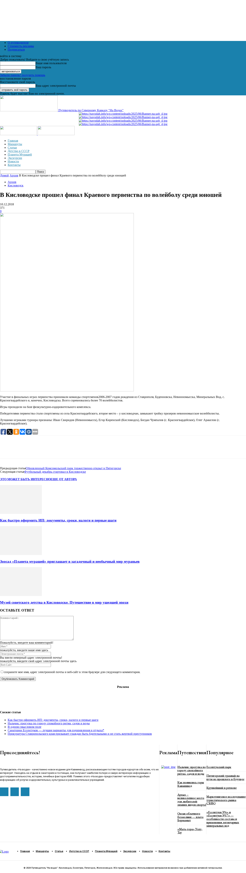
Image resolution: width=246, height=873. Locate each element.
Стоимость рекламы (21, 46)
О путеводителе (18, 42)
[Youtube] (4, 791)
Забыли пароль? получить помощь (22, 75)
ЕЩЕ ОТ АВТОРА (64, 479)
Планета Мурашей (20, 154)
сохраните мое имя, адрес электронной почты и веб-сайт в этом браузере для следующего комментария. (72, 672)
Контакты (14, 164)
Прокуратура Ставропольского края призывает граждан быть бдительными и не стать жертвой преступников (80, 733)
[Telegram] (20, 450)
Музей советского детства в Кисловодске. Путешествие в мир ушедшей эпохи (64, 602)
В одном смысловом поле (24, 726)
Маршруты (15, 144)
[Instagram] (14, 791)
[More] (61, 450)
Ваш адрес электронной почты (56, 85)
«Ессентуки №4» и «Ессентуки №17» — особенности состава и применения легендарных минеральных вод (222, 819)
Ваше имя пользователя (51, 63)
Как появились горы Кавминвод (190, 784)
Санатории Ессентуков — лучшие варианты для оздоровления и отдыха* (56, 730)
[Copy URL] (47, 450)
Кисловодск (15, 185)
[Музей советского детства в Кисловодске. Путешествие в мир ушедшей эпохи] (21, 595)
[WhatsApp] (6, 450)
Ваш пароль (43, 67)
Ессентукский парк (218, 767)
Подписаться (16, 49)
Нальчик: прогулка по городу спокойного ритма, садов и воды (49, 723)
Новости (13, 161)
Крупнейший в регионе (221, 788)
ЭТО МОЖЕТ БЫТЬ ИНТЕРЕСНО (25, 479)
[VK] (33, 450)
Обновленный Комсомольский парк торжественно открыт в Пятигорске (73, 468)
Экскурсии (15, 158)
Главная (13, 140)
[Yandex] (25, 791)
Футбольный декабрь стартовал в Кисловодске (55, 471)
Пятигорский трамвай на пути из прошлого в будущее (225, 777)
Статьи (12, 147)
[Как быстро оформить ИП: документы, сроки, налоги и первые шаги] (21, 512)
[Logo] (19, 134)
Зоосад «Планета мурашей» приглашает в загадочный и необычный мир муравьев (70, 561)
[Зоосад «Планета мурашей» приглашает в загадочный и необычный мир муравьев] (21, 554)
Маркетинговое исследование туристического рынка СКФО (226, 800)
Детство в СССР (18, 151)
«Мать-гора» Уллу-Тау (189, 831)
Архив (14, 175)
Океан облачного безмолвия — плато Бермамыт (190, 816)
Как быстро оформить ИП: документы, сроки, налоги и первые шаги (58, 520)
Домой (4, 175)
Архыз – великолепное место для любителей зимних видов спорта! (191, 800)
